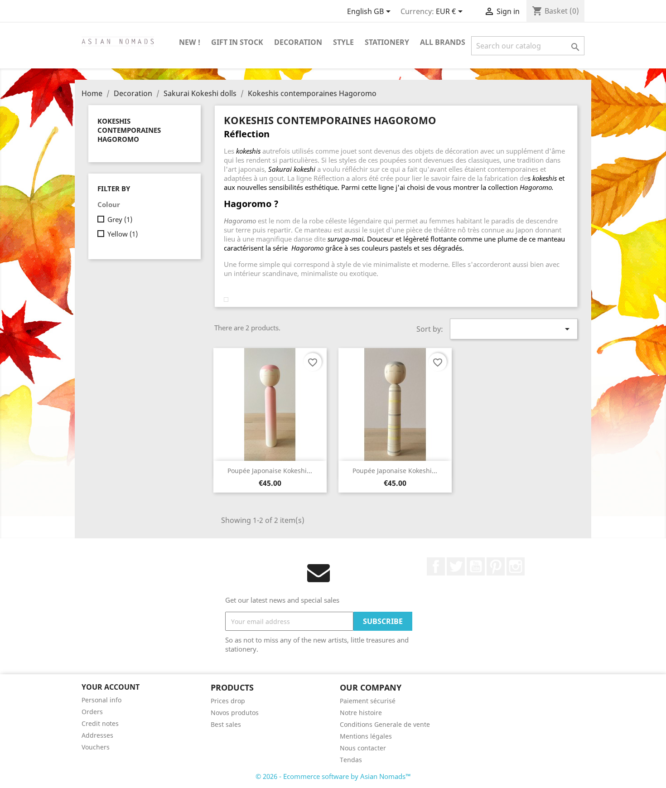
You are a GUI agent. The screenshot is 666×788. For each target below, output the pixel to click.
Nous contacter (363, 748)
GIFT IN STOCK (237, 42)
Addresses (97, 735)
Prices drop (228, 700)
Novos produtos (235, 712)
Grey (119, 219)
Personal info (101, 700)
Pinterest (496, 566)
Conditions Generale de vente (385, 724)
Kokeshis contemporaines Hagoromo (129, 130)
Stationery (387, 42)
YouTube (476, 566)
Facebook (436, 566)
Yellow (122, 233)
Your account (111, 687)
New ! (189, 42)
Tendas (351, 759)
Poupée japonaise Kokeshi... (269, 470)
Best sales (226, 724)
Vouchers (96, 747)
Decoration (298, 42)
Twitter (456, 566)
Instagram (516, 566)
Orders (92, 711)
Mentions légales (366, 736)
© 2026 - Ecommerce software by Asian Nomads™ (333, 776)
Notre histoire (361, 712)
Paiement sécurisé (368, 700)
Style (343, 42)
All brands (442, 42)
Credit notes (100, 723)
